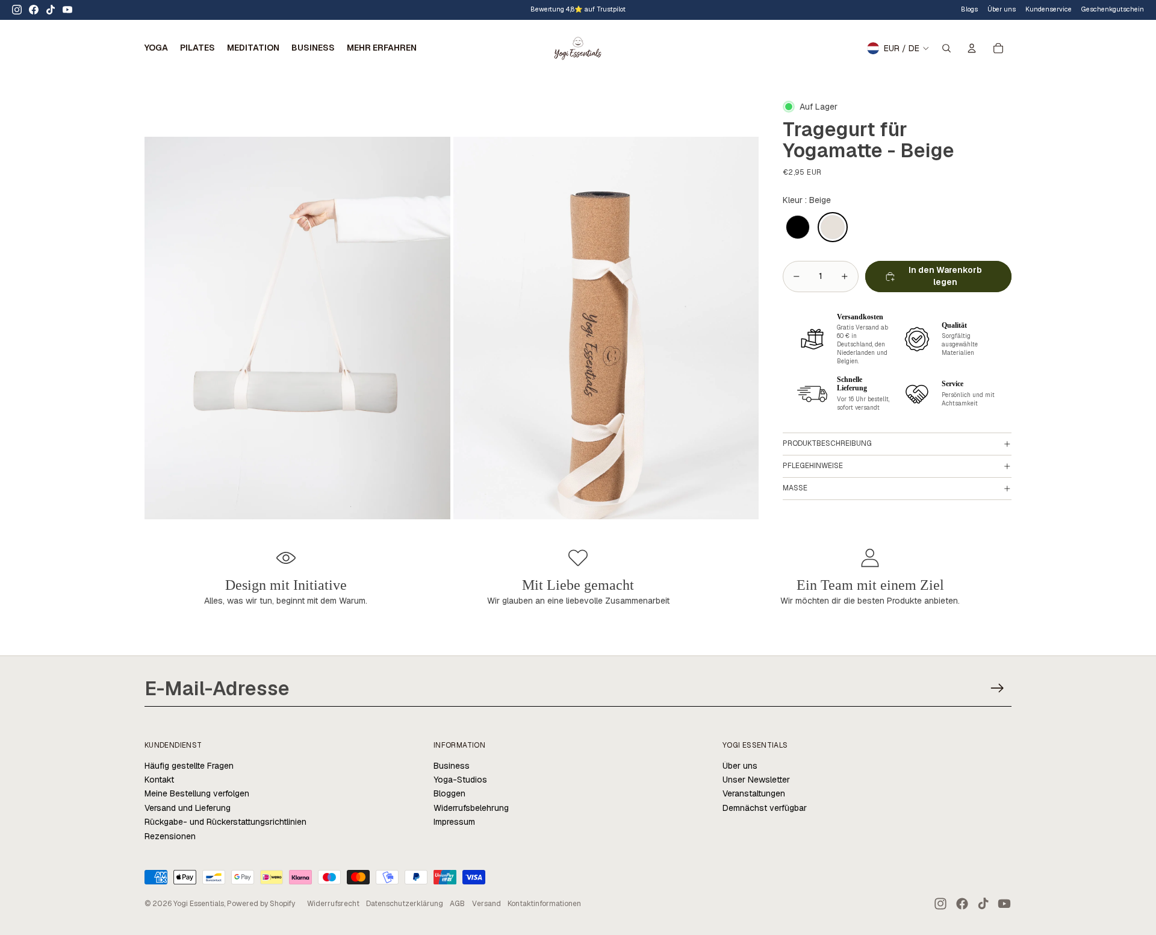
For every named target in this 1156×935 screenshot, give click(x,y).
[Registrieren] (997, 688)
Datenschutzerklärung (404, 903)
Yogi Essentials (198, 903)
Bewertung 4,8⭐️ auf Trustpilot (578, 9)
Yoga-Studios (460, 779)
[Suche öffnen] (946, 48)
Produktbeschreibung (827, 443)
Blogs (969, 9)
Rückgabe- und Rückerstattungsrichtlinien (225, 821)
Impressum (454, 821)
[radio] (798, 228)
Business (452, 765)
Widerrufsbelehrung (471, 807)
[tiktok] (50, 9)
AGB (457, 903)
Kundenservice (1048, 9)
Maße (795, 488)
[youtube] (67, 9)
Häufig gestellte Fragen (189, 765)
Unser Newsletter (756, 779)
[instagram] (17, 9)
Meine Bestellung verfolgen (196, 793)
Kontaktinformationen (544, 903)
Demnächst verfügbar (764, 807)
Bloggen (449, 793)
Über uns (739, 765)
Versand (486, 903)
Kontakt (159, 779)
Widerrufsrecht (333, 903)
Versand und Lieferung (187, 807)
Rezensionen (170, 836)
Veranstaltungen (753, 793)
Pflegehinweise (813, 466)
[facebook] (34, 9)
